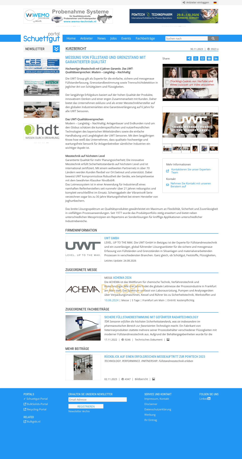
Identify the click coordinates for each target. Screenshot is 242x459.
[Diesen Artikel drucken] (209, 58)
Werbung (150, 414)
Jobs (113, 38)
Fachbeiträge (145, 38)
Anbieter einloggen (197, 2)
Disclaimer (150, 404)
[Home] (42, 38)
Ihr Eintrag (150, 420)
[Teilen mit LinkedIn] (215, 58)
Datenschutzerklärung (157, 409)
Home (71, 38)
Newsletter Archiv (79, 411)
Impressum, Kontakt (156, 398)
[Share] (189, 58)
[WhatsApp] (195, 58)
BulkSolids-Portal (37, 404)
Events (126, 38)
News (101, 38)
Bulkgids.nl (33, 421)
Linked (203, 398)
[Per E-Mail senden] (202, 58)
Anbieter (86, 38)
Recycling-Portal (36, 409)
